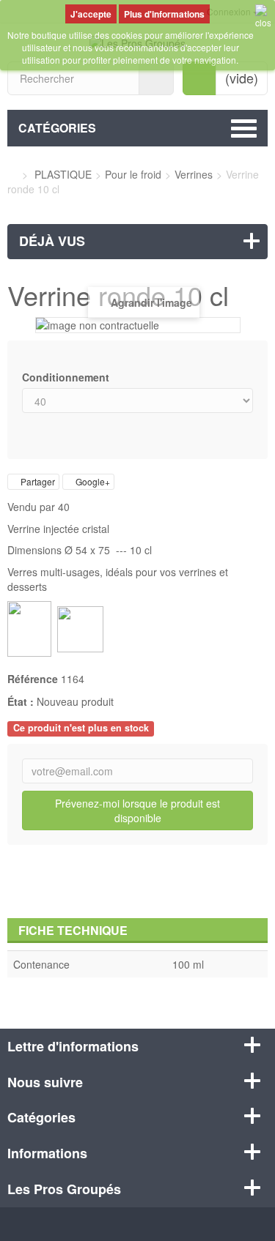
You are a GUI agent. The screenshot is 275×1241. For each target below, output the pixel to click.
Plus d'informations (164, 14)
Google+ (91, 481)
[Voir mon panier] (199, 78)
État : (20, 701)
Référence (32, 678)
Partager (36, 481)
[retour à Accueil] (11, 174)
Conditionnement (67, 377)
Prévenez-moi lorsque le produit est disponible (137, 810)
